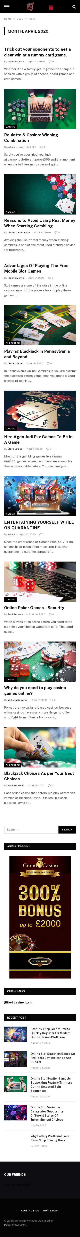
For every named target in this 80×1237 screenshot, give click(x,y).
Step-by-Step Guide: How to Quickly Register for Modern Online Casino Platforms (51, 1033)
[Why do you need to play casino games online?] (40, 662)
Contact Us (30, 1210)
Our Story (51, 1210)
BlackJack (13, 343)
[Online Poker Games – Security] (40, 582)
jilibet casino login (18, 1002)
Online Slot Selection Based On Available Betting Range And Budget (53, 1058)
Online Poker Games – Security (34, 607)
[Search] (74, 6)
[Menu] (6, 6)
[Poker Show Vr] (40, 6)
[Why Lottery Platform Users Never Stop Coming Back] (15, 1141)
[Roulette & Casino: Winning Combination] (40, 109)
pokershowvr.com (15, 1224)
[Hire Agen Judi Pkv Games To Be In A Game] (40, 411)
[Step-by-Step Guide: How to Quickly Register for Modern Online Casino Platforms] (15, 1034)
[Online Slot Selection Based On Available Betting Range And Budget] (15, 1059)
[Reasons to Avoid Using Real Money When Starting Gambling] (40, 194)
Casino (10, 127)
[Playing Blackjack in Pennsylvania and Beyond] (40, 325)
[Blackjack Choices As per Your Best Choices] (40, 747)
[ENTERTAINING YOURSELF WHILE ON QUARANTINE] (40, 496)
